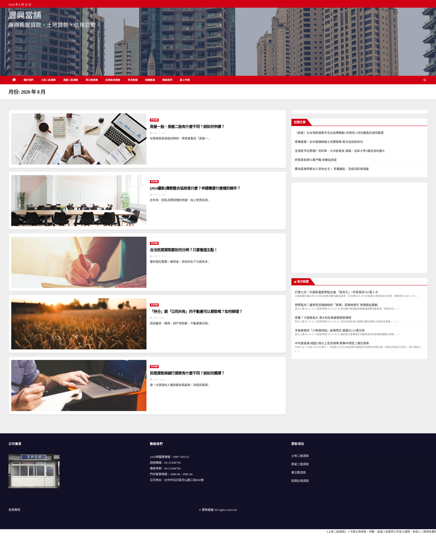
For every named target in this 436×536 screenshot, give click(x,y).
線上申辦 (185, 79)
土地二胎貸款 (48, 79)
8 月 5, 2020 (159, 318)
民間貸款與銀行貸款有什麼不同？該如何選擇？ (187, 373)
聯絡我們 (167, 79)
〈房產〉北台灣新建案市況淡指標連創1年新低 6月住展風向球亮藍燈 (339, 133)
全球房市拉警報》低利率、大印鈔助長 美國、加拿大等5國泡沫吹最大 (340, 151)
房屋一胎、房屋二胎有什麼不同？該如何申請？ (187, 126)
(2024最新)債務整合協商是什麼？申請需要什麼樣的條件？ (195, 188)
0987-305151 (181, 457)
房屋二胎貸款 (70, 79)
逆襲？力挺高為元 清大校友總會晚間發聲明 (323, 317)
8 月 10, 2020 (159, 195)
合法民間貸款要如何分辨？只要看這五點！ (183, 250)
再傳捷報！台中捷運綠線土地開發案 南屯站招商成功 (329, 142)
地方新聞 (303, 281)
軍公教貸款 (92, 79)
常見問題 (133, 79)
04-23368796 (172, 462)
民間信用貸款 (112, 79)
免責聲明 (14, 509)
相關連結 (150, 79)
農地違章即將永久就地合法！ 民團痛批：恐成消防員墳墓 (332, 169)
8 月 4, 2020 (159, 380)
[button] (425, 79)
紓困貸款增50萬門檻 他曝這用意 (316, 160)
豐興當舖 (25, 15)
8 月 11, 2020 (159, 133)
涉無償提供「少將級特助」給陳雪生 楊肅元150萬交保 (330, 330)
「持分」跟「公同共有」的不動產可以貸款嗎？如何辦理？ (196, 311)
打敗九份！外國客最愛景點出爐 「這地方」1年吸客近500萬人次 (336, 292)
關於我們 (29, 79)
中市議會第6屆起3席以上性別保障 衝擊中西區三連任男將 (332, 343)
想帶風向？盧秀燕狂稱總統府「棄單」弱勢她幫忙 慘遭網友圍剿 (336, 305)
